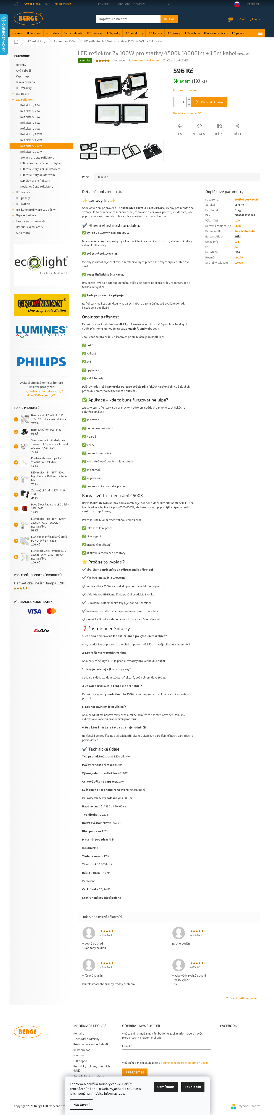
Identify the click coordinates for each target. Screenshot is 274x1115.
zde (121, 1093)
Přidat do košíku (212, 102)
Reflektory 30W (30, 117)
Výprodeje (22, 76)
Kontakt (104, 4)
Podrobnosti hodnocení (144, 61)
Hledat (169, 19)
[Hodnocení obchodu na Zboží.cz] (41, 630)
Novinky (21, 65)
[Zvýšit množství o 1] (188, 99)
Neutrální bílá (245, 231)
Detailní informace (185, 113)
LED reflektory (25, 100)
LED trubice (23, 192)
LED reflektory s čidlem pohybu (40, 163)
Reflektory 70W (30, 129)
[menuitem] (17, 33)
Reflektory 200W (31, 146)
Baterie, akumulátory (29, 227)
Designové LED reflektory (36, 186)
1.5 (237, 242)
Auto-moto (23, 233)
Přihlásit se (135, 1072)
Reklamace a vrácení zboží (90, 1044)
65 (236, 247)
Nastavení (81, 1104)
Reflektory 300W (31, 152)
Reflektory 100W (31, 134)
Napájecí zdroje (26, 215)
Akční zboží (23, 71)
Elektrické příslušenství (31, 221)
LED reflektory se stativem (37, 175)
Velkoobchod (82, 1050)
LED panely (23, 198)
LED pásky (22, 94)
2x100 (239, 257)
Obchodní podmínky (131, 4)
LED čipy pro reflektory (35, 181)
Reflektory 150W (31, 140)
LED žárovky (24, 88)
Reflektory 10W (30, 105)
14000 (239, 263)
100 (237, 220)
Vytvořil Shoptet (249, 1106)
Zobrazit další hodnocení (242, 998)
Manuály (78, 1055)
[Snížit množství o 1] (188, 104)
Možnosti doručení (185, 90)
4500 (238, 226)
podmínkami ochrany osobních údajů (184, 1063)
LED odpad (80, 1061)
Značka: (176, 60)
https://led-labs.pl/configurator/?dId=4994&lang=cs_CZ (41, 393)
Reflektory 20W (30, 111)
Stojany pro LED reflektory (37, 158)
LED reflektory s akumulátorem (40, 169)
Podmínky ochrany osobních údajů (91, 1068)
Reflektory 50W (30, 123)
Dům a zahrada (25, 82)
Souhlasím (193, 1087)
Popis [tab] (85, 177)
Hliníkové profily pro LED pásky (36, 210)
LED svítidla (23, 204)
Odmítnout (166, 1087)
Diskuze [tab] (103, 177)
